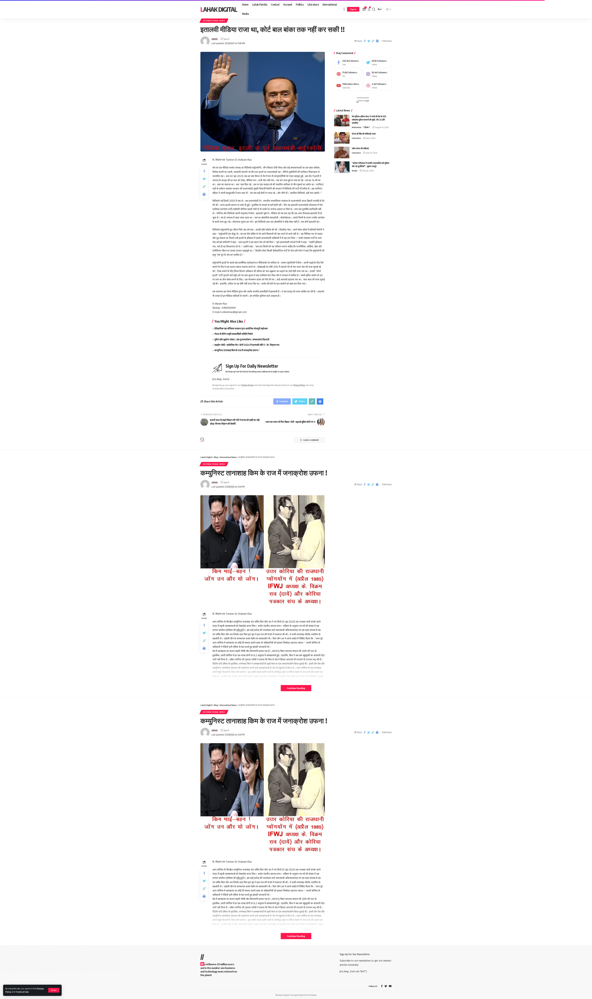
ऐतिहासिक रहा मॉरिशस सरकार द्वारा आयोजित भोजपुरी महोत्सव (241, 328)
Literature (356, 138)
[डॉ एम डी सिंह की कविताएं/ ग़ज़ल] (341, 138)
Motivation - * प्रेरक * (361, 127)
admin (215, 38)
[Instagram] (377, 74)
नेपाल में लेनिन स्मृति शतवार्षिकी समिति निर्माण (233, 333)
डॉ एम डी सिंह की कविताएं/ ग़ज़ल (364, 133)
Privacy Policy (299, 385)
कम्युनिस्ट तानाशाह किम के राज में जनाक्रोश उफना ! (236, 350)
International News (214, 20)
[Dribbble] (377, 85)
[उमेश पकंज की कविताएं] (341, 152)
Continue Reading (296, 688)
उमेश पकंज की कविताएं (360, 148)
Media (354, 170)
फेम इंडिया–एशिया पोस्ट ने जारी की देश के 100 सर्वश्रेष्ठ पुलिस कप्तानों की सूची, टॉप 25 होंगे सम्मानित (369, 119)
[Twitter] (377, 62)
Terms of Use (22, 992)
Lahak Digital (218, 9)
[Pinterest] (348, 74)
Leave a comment (311, 440)
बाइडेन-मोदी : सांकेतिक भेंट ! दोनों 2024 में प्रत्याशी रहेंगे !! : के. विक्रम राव (246, 344)
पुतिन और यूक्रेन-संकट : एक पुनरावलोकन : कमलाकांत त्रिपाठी (241, 339)
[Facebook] (348, 62)
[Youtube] (348, 85)
